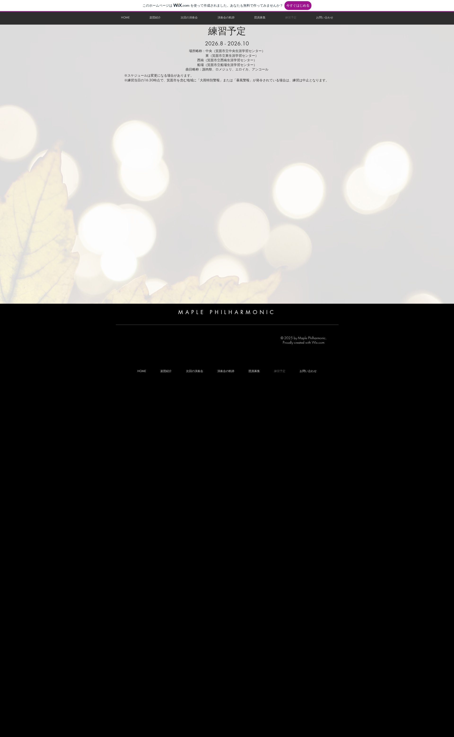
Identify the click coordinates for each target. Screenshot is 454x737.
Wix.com (318, 342)
